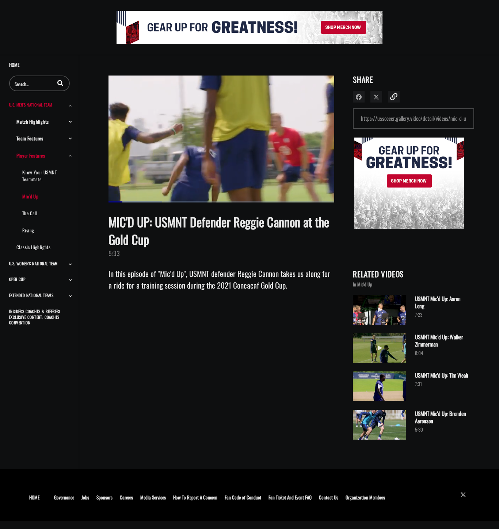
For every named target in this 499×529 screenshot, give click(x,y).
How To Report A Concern (195, 497)
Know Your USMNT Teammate (39, 176)
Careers (126, 497)
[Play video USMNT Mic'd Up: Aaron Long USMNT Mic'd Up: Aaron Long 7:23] (379, 326)
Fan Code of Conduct (243, 497)
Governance (64, 497)
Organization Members (365, 497)
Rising (28, 230)
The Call (29, 213)
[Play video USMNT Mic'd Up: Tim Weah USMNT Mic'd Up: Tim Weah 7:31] (379, 402)
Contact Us (328, 497)
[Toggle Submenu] (70, 105)
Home (14, 64)
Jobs (85, 497)
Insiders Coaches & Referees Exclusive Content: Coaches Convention (34, 316)
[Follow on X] (465, 494)
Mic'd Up (30, 196)
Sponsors (104, 497)
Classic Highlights (33, 247)
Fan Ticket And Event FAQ (290, 497)
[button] (60, 82)
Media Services (153, 497)
